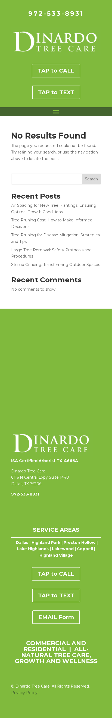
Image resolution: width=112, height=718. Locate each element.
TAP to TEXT (56, 92)
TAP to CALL (56, 70)
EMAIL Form (56, 617)
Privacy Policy (24, 692)
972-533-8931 (56, 13)
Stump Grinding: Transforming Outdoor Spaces (55, 264)
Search (91, 179)
